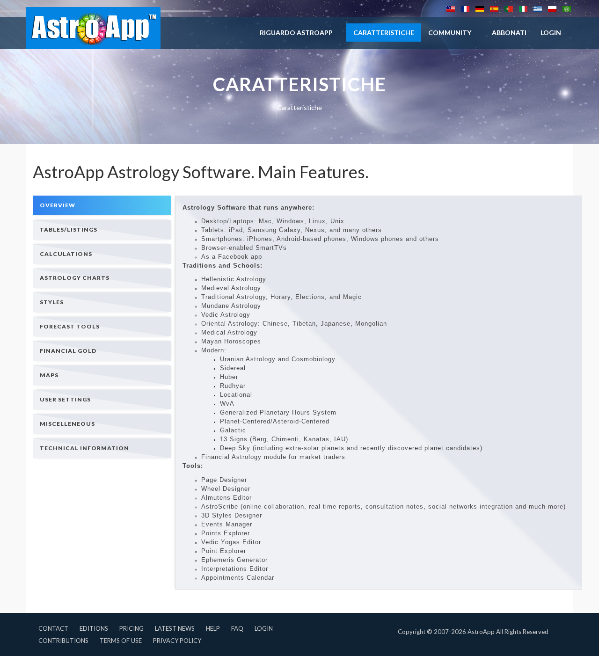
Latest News (175, 628)
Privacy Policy (177, 640)
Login (264, 628)
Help (213, 628)
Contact (53, 628)
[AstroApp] (93, 28)
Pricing (131, 628)
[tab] (102, 205)
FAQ (237, 628)
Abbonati (509, 32)
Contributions (63, 640)
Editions (94, 628)
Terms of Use (121, 640)
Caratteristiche (383, 32)
